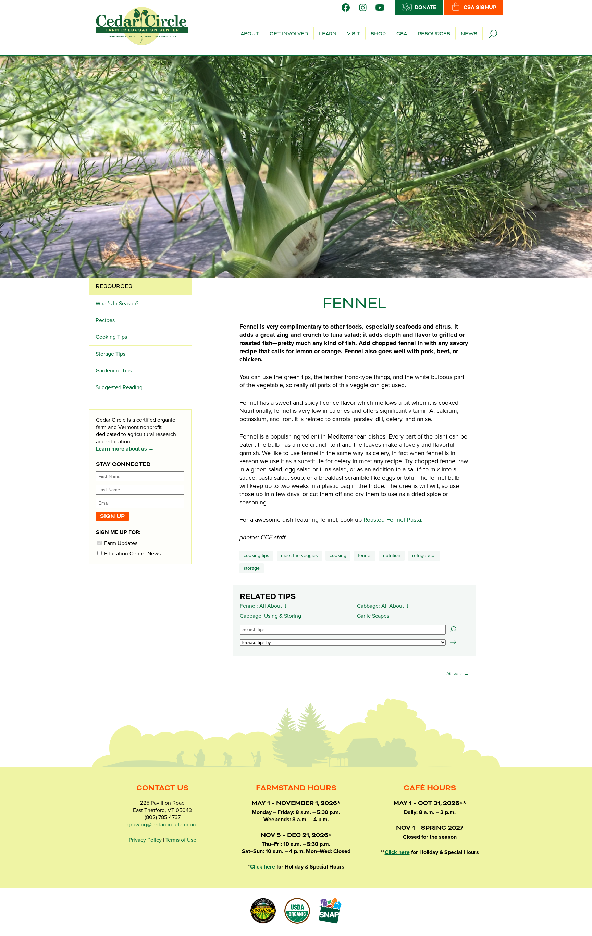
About (250, 33)
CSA (401, 33)
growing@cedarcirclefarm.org (162, 824)
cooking (338, 555)
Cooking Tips (256, 555)
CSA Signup (480, 7)
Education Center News (132, 553)
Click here (262, 866)
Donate (425, 7)
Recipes (105, 320)
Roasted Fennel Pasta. (392, 520)
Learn (327, 33)
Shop (378, 33)
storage (252, 568)
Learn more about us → (125, 448)
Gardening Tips (114, 370)
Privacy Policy (145, 840)
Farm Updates (120, 543)
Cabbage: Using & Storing (270, 616)
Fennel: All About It (263, 606)
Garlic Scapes (373, 616)
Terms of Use (180, 840)
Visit (353, 33)
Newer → (457, 673)
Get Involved (289, 33)
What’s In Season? (117, 303)
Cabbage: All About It (382, 606)
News (469, 33)
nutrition (391, 555)
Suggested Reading (119, 387)
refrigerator (424, 555)
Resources (434, 33)
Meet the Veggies (299, 555)
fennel (364, 555)
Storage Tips (110, 353)
